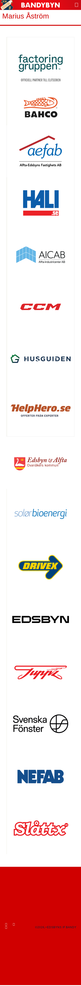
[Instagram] (13, 924)
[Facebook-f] (6, 924)
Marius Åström (25, 16)
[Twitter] (6, 927)
